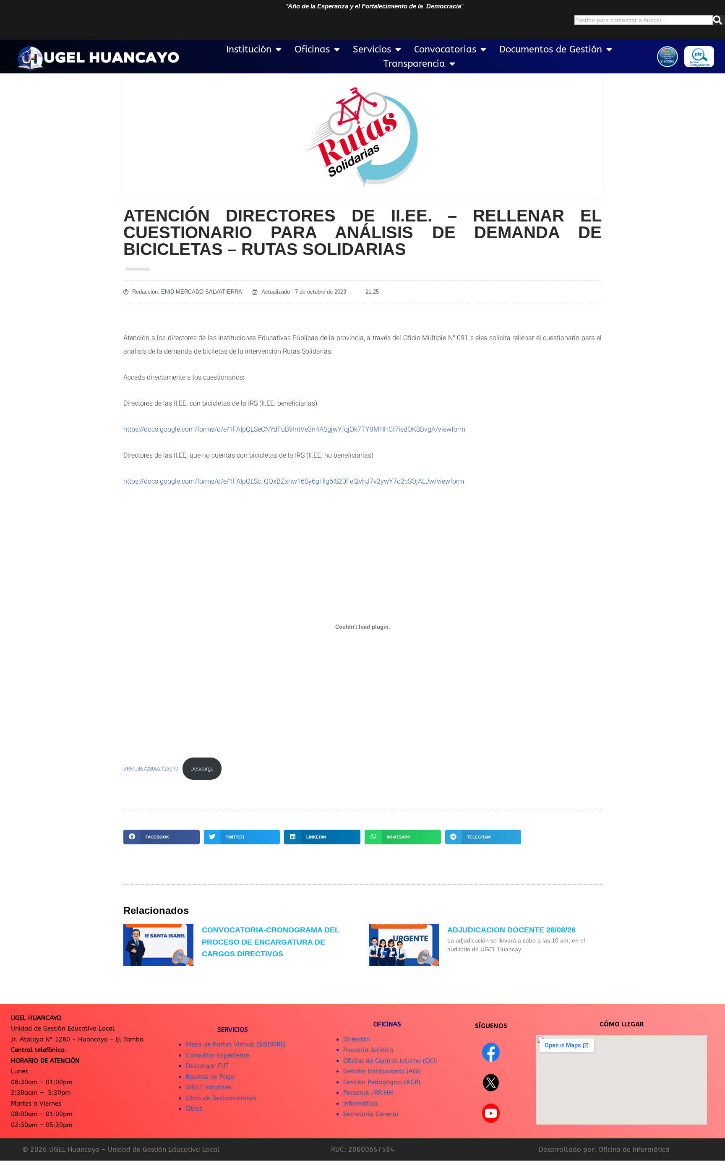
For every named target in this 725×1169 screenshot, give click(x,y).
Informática (360, 1103)
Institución (248, 49)
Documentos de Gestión (550, 49)
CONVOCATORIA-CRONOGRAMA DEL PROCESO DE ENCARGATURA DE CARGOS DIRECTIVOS (270, 942)
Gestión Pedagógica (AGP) (381, 1082)
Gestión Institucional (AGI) (382, 1071)
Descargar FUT (207, 1066)
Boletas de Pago (210, 1076)
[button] (161, 837)
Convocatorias (445, 49)
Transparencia (414, 63)
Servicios (372, 49)
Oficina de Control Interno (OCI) (390, 1061)
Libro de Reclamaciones (221, 1098)
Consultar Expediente (217, 1055)
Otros (194, 1108)
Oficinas (312, 49)
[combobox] (643, 20)
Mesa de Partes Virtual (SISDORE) (236, 1044)
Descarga (202, 768)
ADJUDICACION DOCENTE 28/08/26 (511, 930)
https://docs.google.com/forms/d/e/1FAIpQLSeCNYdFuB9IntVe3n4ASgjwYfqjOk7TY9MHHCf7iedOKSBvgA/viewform (294, 429)
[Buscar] (719, 20)
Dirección (356, 1039)
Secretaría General (371, 1114)
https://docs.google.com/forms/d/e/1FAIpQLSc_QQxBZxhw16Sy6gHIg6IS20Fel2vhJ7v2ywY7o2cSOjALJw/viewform (293, 481)
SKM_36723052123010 (150, 768)
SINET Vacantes (209, 1087)
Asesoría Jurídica (368, 1050)
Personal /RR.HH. (369, 1092)
